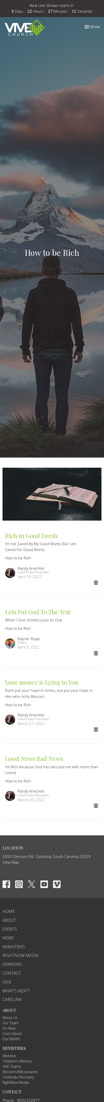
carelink (12, 999)
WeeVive (9, 1055)
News (8, 938)
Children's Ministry (17, 1061)
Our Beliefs (11, 1038)
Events (10, 929)
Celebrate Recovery (18, 1077)
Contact (12, 973)
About (9, 920)
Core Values (12, 1033)
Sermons (12, 964)
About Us (10, 1017)
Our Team (11, 1022)
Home (9, 911)
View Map (11, 862)
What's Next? (16, 991)
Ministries (14, 947)
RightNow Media (20, 955)
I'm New (9, 1028)
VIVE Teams (12, 1066)
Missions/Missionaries (20, 1071)
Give (7, 982)
